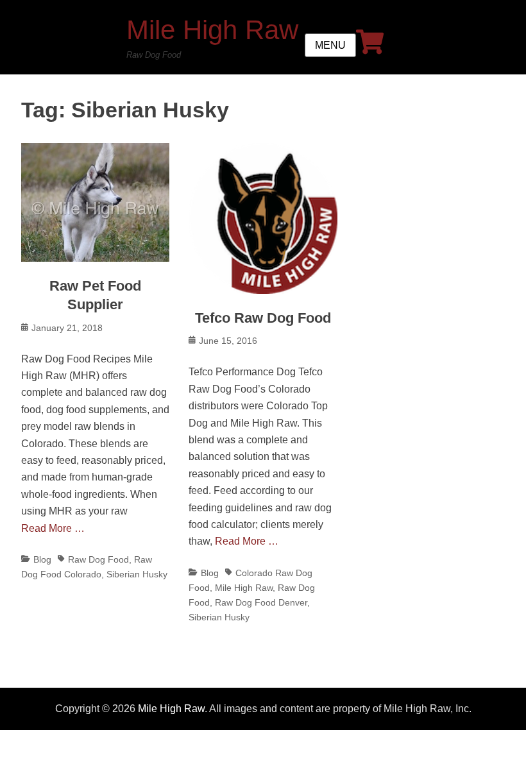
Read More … (53, 528)
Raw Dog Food (98, 559)
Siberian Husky (136, 574)
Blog (42, 559)
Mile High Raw (212, 30)
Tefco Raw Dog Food (263, 318)
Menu (330, 45)
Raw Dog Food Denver (261, 602)
